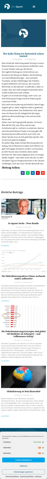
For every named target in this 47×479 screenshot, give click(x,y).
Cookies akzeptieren (23, 460)
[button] (34, 6)
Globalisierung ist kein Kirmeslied (23, 391)
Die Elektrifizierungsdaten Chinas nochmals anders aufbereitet (23, 277)
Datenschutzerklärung (12, 476)
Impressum (38, 476)
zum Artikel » (5, 245)
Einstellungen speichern (23, 472)
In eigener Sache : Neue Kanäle (23, 223)
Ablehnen (23, 466)
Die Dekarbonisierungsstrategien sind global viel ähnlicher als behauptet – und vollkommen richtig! (24, 334)
